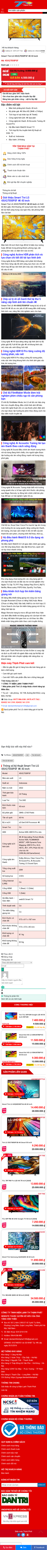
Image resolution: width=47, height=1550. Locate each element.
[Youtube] (27, 1535)
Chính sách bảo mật (9, 1453)
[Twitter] (23, 1535)
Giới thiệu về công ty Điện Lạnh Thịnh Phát (18, 1386)
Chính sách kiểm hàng (10, 1460)
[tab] (23, 190)
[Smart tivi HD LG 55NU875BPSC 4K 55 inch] (11, 1054)
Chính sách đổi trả (8, 1463)
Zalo (24, 1547)
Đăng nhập (7, 957)
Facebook (40, 1547)
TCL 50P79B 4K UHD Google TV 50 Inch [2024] (19, 1219)
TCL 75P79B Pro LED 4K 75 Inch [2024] (16, 1181)
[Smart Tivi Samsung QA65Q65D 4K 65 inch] (23, 1242)
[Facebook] (19, 1535)
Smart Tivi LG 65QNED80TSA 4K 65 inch (17, 1104)
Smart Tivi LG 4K (8, 305)
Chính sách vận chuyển (10, 1456)
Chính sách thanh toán (10, 1449)
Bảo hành (5, 1473)
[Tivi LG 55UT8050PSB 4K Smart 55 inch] (23, 1127)
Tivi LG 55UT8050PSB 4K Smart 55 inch (17, 1142)
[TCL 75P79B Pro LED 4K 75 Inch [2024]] (23, 1165)
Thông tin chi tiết (9, 190)
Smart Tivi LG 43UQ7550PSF (14, 204)
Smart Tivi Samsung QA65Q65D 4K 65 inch (18, 1257)
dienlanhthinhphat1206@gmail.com (22, 706)
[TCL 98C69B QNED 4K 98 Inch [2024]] (23, 1280)
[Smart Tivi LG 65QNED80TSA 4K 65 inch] (23, 1089)
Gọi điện (8, 1547)
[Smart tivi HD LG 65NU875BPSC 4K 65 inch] (11, 1036)
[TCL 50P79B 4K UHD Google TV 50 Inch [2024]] (23, 1203)
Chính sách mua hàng (10, 1445)
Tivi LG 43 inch (8, 761)
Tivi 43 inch (36, 755)
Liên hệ (4, 1390)
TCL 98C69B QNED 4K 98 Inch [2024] (15, 1295)
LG (27, 755)
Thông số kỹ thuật (10, 193)
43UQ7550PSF (18, 755)
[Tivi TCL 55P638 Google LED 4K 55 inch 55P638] (11, 1016)
